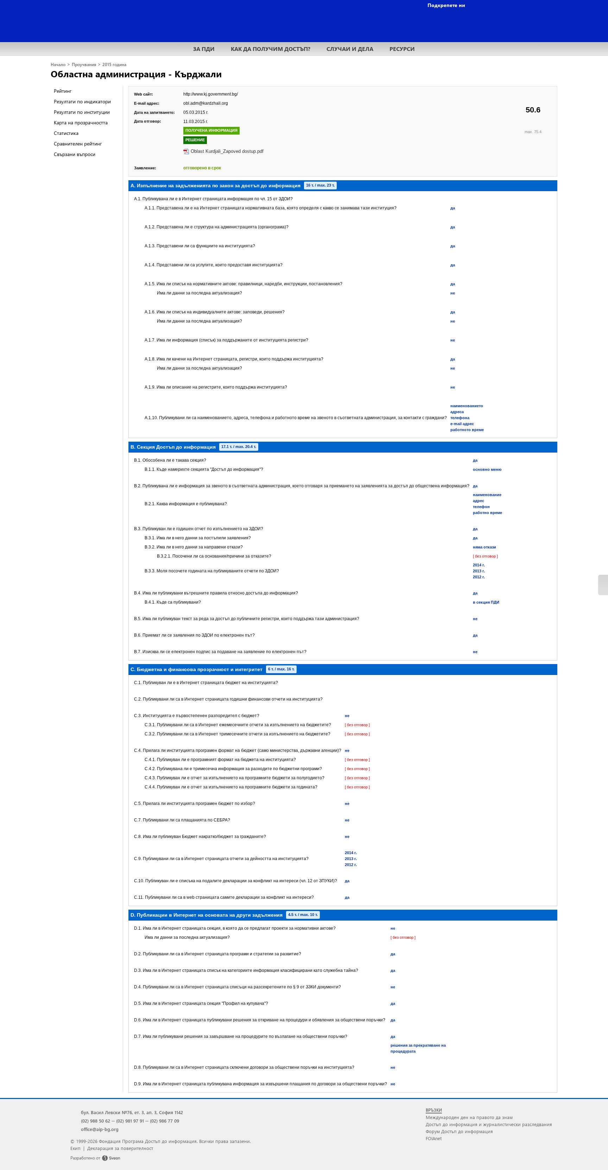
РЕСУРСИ (402, 48)
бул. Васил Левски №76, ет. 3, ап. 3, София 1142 (132, 1112)
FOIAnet (434, 1138)
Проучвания (84, 64)
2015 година (114, 64)
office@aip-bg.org (100, 1129)
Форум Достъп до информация (459, 1131)
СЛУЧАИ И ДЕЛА (350, 48)
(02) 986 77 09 (164, 1121)
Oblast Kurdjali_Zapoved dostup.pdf (227, 151)
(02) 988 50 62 (95, 1121)
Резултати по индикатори (82, 101)
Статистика (66, 133)
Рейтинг (62, 90)
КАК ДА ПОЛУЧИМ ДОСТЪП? (270, 48)
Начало (58, 64)
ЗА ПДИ (204, 48)
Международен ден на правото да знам (469, 1117)
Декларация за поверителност (120, 1148)
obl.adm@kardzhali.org (205, 103)
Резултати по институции (82, 112)
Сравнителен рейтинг (78, 143)
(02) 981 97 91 (130, 1121)
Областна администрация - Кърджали (136, 73)
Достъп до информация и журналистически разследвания (489, 1124)
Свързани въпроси (74, 154)
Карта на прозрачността (81, 122)
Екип (75, 1148)
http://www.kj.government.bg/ (210, 94)
